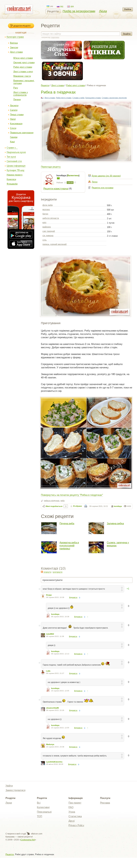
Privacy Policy (76, 825)
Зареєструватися (15, 790)
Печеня (17, 99)
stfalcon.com (36, 834)
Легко (94, 182)
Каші (12, 141)
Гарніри (13, 137)
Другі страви (16, 52)
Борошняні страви (93, 98)
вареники (55, 37)
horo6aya (118, 506)
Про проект (74, 802)
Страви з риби (78, 98)
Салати (13, 110)
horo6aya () (67, 175)
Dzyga (49, 595)
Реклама (105, 802)
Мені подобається (54, 506)
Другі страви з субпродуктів (20, 93)
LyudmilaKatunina (54, 762)
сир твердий (48, 231)
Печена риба (66, 523)
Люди (103, 11)
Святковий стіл (14, 161)
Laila (48, 671)
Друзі (71, 820)
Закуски (14, 47)
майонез (46, 227)
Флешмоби (12, 184)
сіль (44, 240)
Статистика (75, 816)
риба (62, 501)
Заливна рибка (115, 523)
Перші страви (17, 114)
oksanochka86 (52, 708)
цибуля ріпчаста (50, 218)
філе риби (47, 205)
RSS (42, 572)
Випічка (14, 43)
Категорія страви (15, 37)
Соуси (13, 128)
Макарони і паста (22, 76)
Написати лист (58, 178)
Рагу (15, 88)
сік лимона (47, 235)
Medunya (50, 744)
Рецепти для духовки (102, 187)
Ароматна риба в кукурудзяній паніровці (69, 545)
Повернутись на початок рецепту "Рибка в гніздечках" (72, 495)
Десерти (14, 105)
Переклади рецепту (51, 167)
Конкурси (11, 179)
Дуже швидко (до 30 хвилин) (106, 176)
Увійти (127, 9)
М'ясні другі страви (23, 58)
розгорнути (57, 572)
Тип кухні (11, 156)
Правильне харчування (21, 132)
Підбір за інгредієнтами (79, 11)
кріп (44, 222)
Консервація (16, 123)
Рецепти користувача (55, 188)
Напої (13, 119)
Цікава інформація (16, 166)
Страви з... (12, 147)
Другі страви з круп (23, 71)
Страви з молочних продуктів (114, 98)
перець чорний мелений (54, 244)
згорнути (47, 572)
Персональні (44, 811)
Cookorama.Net (28, 840)
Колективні (43, 807)
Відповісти (73, 597)
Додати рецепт (22, 25)
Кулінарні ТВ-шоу (15, 170)
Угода (71, 811)
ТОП (39, 816)
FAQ (71, 807)
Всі (38, 802)
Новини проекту (15, 175)
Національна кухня (16, 152)
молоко (46, 209)
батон (45, 214)
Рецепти (53, 11)
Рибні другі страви (22, 67)
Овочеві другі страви (24, 62)
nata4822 (50, 634)
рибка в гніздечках (51, 501)
